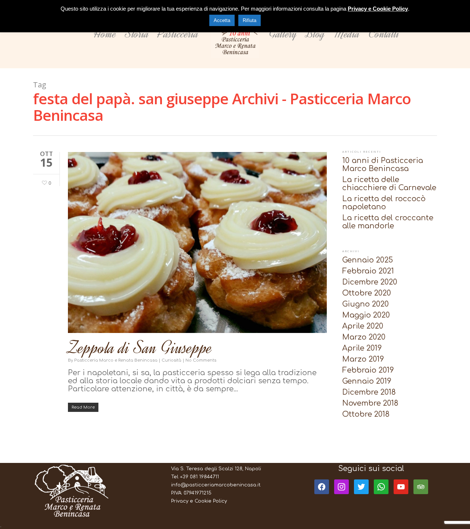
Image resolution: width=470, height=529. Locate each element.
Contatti (384, 33)
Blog (315, 33)
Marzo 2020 (364, 337)
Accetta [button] (222, 20)
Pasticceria (178, 33)
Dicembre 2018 (369, 392)
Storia (137, 33)
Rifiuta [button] (249, 20)
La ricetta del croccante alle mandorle (387, 222)
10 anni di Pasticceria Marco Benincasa (382, 165)
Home (104, 33)
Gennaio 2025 (367, 260)
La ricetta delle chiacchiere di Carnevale (389, 184)
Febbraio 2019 (368, 370)
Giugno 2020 (365, 304)
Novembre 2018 (370, 403)
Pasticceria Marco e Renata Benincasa (116, 360)
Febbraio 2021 (368, 271)
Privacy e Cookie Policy (199, 501)
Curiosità (171, 360)
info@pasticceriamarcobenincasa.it (216, 485)
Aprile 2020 (362, 326)
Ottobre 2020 (366, 293)
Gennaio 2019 (366, 381)
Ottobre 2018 (366, 414)
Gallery (283, 33)
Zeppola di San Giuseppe (140, 348)
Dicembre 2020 (369, 282)
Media (347, 33)
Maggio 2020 (366, 315)
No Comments (200, 360)
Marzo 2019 (363, 359)
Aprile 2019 (362, 348)
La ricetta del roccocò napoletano (384, 203)
